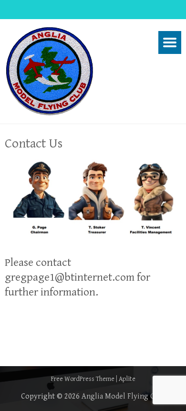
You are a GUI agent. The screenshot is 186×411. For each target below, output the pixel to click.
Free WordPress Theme (82, 379)
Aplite (127, 379)
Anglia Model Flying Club (123, 396)
